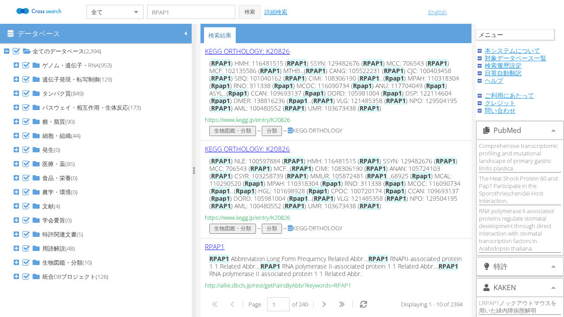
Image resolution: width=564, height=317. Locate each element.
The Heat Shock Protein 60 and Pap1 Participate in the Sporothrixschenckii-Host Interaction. (518, 189)
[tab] (220, 35)
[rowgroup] (98, 180)
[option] (335, 92)
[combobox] (108, 11)
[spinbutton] (278, 304)
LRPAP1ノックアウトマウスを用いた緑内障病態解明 (518, 306)
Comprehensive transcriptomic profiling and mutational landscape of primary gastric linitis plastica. (518, 157)
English (437, 12)
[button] (250, 12)
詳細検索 (275, 12)
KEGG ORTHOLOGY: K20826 (247, 51)
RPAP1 (215, 246)
